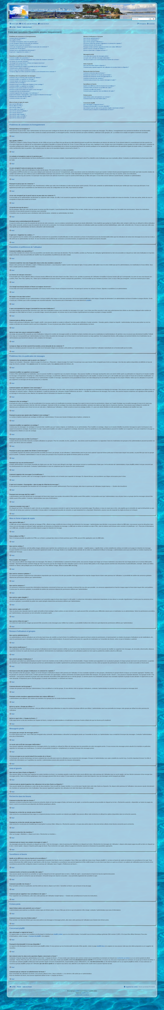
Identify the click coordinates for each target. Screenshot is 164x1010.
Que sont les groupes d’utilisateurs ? (93, 41)
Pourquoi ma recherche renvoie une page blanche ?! (97, 76)
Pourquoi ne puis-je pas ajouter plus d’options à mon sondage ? (26, 84)
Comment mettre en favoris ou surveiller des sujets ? (97, 87)
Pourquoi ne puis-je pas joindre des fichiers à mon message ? (26, 89)
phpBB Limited (58, 934)
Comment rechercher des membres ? (93, 78)
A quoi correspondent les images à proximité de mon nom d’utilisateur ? (28, 66)
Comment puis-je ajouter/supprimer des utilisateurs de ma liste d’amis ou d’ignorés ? (106, 67)
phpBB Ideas (101, 946)
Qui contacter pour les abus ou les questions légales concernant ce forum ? (103, 108)
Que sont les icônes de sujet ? (17, 117)
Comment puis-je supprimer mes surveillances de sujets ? (99, 91)
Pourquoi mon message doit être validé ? (20, 96)
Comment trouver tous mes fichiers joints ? (95, 98)
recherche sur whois (123, 958)
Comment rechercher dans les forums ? (94, 73)
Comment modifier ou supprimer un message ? (22, 79)
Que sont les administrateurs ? (91, 38)
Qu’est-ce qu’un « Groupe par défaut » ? (94, 48)
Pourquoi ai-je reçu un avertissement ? (19, 91)
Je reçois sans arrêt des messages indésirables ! (96, 58)
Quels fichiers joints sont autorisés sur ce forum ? (96, 97)
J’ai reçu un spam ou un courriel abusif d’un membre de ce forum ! (101, 59)
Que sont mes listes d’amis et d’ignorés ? (94, 65)
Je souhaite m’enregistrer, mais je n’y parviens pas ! (23, 41)
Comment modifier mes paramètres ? (19, 58)
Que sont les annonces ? (16, 112)
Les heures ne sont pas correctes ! (18, 61)
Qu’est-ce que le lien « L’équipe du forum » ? (95, 50)
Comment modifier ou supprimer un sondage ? (21, 86)
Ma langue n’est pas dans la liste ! (18, 64)
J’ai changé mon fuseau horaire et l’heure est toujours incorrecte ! (27, 63)
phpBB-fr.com (85, 992)
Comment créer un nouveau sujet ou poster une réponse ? (25, 77)
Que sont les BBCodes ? (16, 104)
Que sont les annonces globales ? (18, 111)
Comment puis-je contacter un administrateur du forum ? (98, 109)
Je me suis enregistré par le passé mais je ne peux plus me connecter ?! (29, 47)
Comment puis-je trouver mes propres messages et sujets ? (99, 80)
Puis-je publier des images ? (17, 109)
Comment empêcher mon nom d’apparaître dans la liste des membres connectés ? (31, 59)
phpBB (88, 300)
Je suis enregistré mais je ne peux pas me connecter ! (24, 43)
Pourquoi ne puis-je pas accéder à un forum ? (21, 87)
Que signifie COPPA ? (15, 40)
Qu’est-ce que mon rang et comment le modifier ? (22, 70)
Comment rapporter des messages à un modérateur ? (24, 93)
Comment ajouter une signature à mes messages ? (23, 81)
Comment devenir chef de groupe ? (93, 45)
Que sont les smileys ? (15, 107)
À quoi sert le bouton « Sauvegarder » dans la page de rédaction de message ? (30, 94)
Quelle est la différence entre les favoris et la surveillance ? (99, 86)
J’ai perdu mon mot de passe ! (17, 48)
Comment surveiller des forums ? (92, 89)
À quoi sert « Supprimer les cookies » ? (20, 52)
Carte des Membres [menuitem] (31, 23)
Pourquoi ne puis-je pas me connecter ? (20, 45)
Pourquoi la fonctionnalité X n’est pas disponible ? (96, 106)
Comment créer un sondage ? (17, 82)
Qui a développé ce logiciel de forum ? (93, 104)
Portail (19, 27)
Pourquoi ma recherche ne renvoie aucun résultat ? (97, 74)
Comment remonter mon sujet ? (17, 98)
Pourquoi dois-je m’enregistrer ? (18, 38)
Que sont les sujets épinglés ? (17, 114)
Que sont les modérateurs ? (91, 40)
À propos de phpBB (35, 936)
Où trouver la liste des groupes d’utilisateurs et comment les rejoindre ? (102, 43)
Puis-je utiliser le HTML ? (16, 105)
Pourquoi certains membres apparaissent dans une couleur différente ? (102, 47)
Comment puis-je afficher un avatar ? (19, 68)
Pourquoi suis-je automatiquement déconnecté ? (22, 50)
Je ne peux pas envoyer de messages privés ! (96, 56)
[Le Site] (19, 12)
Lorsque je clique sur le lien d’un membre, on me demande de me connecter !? (32, 71)
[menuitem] (21, 23)
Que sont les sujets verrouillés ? (18, 116)
